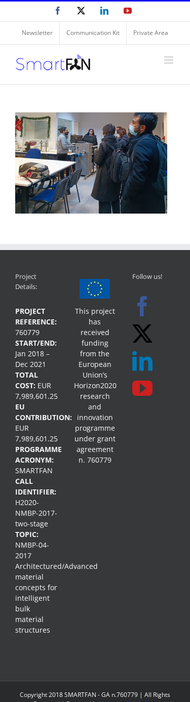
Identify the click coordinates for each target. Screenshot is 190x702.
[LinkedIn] (142, 361)
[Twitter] (142, 333)
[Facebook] (142, 306)
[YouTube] (142, 388)
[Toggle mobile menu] (169, 60)
